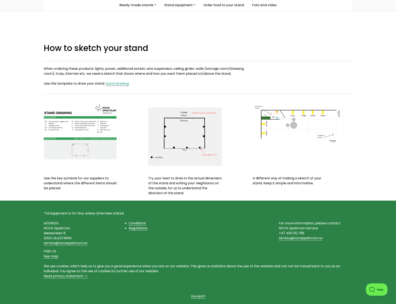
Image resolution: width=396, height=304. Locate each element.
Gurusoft (198, 296)
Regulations (138, 228)
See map (51, 256)
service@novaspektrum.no (65, 243)
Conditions (137, 223)
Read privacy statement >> (66, 276)
